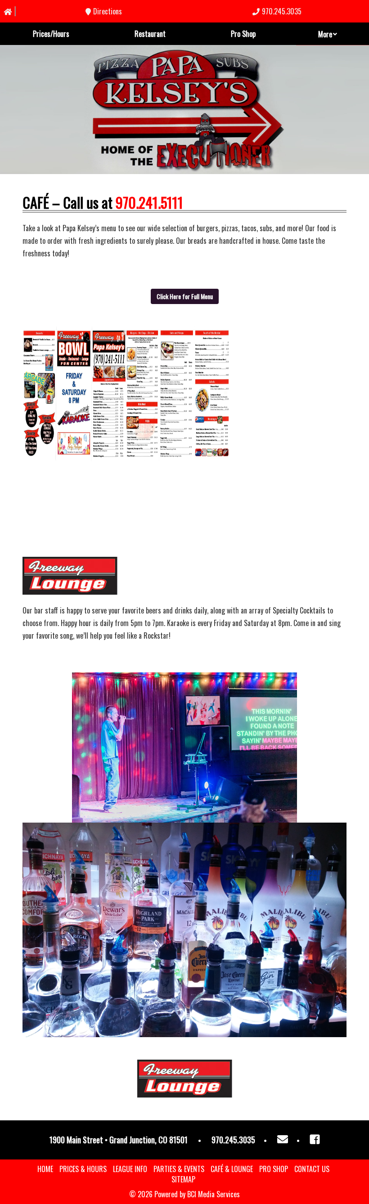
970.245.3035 (282, 11)
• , (119, 1140)
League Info (130, 1169)
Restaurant (150, 33)
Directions (107, 11)
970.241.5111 (149, 202)
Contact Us (311, 1169)
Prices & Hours (83, 1169)
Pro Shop (243, 33)
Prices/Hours (51, 33)
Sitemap (183, 1179)
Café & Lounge (232, 1169)
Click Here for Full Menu (185, 296)
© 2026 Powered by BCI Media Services (184, 1194)
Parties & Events (178, 1169)
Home (45, 1169)
